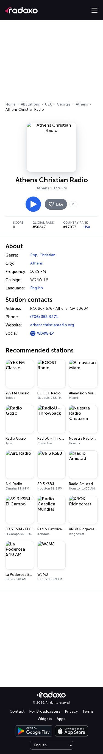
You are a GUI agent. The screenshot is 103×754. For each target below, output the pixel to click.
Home (10, 104)
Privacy (71, 711)
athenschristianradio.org (52, 325)
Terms (88, 711)
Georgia (64, 104)
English (36, 288)
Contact (17, 711)
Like (59, 204)
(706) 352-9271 (44, 316)
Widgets (45, 718)
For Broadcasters (44, 711)
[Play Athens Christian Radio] (33, 204)
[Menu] (94, 10)
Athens (82, 104)
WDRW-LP (45, 333)
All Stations (30, 104)
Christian (47, 255)
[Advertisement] (51, 63)
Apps (61, 718)
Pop (33, 255)
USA (48, 104)
